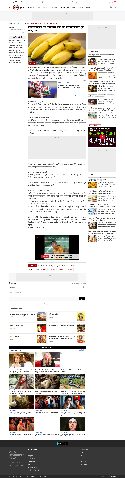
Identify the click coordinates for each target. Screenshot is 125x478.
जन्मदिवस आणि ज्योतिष (34, 470)
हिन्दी (43, 2)
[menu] (10, 7)
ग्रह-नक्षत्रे (30, 453)
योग (81, 456)
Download (32, 63)
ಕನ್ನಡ (73, 2)
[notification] (114, 7)
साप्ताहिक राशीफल (32, 467)
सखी (82, 453)
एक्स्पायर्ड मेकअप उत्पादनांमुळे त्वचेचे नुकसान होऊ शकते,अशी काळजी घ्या (57, 266)
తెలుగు (62, 2)
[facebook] (106, 2)
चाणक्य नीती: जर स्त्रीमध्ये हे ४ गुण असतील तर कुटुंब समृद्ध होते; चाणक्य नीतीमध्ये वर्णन (102, 69)
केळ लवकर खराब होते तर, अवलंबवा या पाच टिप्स (16, 61)
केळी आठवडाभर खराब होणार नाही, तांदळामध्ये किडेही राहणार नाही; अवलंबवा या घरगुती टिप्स (17, 41)
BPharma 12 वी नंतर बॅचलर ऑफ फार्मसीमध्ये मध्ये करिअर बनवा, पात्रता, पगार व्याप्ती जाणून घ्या (101, 206)
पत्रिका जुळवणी (32, 458)
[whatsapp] (22, 32)
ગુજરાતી (78, 2)
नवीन (92, 175)
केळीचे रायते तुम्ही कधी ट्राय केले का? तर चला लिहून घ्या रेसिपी (16, 51)
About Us (18, 476)
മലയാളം (67, 2)
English (48, 2)
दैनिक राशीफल (31, 461)
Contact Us (39, 476)
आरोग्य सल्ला (25, 23)
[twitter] (109, 2)
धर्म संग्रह (73, 7)
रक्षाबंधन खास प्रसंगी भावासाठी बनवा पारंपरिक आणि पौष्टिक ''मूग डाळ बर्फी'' (102, 179)
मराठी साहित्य (84, 461)
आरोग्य (45, 7)
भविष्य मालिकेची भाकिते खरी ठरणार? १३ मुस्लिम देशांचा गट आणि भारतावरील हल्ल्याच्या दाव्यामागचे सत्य (102, 82)
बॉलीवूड (61, 269)
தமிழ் (53, 2)
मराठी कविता (84, 464)
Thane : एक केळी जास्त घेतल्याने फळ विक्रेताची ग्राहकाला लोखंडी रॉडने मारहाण (17, 56)
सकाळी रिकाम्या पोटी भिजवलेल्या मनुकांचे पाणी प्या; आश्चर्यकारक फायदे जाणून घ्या (100, 192)
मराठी (57, 2)
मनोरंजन (87, 7)
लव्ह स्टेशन (83, 458)
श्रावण (39, 7)
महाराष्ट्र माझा (31, 7)
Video (93, 122)
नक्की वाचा (94, 51)
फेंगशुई (29, 464)
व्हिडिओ (80, 7)
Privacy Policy (47, 476)
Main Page (12, 476)
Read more (45, 256)
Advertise (25, 476)
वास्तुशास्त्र (30, 456)
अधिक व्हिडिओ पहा (94, 125)
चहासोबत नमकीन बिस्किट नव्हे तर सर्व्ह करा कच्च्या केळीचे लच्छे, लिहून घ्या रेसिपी (17, 46)
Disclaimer (32, 476)
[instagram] (112, 2)
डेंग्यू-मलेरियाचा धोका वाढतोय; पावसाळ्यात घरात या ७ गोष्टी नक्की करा (101, 96)
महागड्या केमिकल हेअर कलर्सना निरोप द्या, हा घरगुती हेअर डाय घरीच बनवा (102, 219)
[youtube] (115, 2)
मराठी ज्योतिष (53, 7)
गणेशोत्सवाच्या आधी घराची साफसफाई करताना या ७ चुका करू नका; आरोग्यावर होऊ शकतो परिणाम (102, 109)
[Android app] (62, 443)
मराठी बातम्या (69, 269)
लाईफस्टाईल (64, 7)
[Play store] (111, 7)
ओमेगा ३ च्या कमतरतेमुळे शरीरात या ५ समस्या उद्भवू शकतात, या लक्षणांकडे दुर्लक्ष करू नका (102, 232)
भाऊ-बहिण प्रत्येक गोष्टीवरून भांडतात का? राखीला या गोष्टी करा (101, 56)
